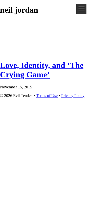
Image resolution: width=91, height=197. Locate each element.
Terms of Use (47, 95)
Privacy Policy (72, 95)
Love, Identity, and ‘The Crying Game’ (41, 70)
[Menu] (81, 9)
